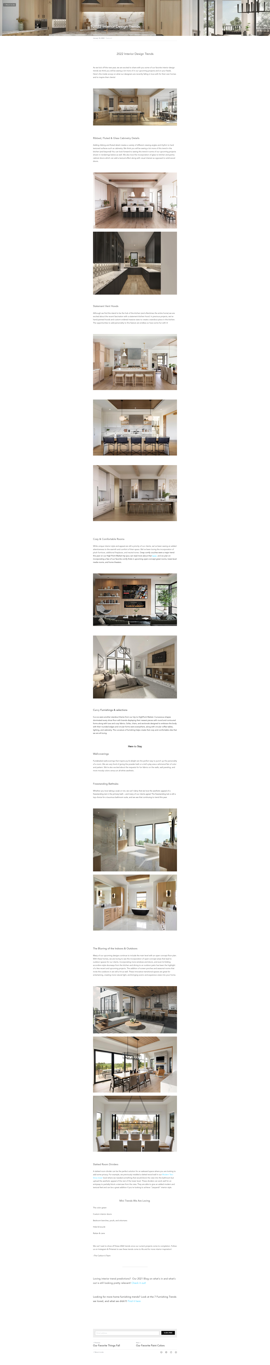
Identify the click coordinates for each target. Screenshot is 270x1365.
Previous (97, 1343)
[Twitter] (166, 1352)
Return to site (10, 5)
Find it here (134, 1301)
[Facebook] (161, 1352)
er (102, 1177)
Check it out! (139, 1283)
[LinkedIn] (171, 1352)
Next (137, 1343)
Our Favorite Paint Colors (150, 1345)
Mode (164, 1174)
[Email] (176, 1352)
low (99, 1177)
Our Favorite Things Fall (106, 1345)
